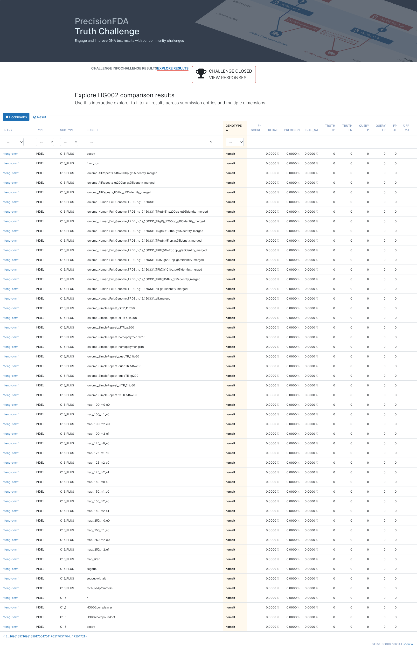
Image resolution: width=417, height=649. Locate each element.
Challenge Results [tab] (139, 68)
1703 (59, 636)
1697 (19, 636)
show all (408, 644)
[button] (224, 74)
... (8, 636)
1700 (39, 636)
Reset (41, 117)
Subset (92, 130)
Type (39, 130)
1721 (82, 636)
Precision (292, 130)
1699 (32, 636)
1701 (46, 636)
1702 (52, 636)
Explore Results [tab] (172, 68)
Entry (7, 130)
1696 (13, 636)
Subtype (67, 130)
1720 (75, 636)
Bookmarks (17, 117)
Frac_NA (311, 130)
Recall (273, 130)
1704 (66, 636)
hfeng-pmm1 (11, 153)
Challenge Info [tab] (106, 68)
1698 (26, 636)
